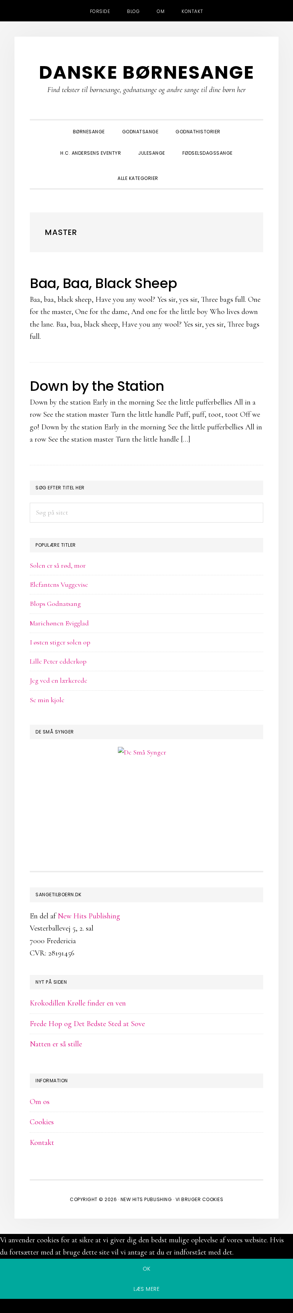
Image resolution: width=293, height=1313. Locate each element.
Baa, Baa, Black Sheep (103, 283)
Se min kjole (47, 700)
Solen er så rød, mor (58, 565)
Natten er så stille (56, 1044)
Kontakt (42, 1142)
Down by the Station (97, 386)
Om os (40, 1101)
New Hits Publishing (89, 916)
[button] (175, 171)
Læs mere (146, 1289)
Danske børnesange (146, 72)
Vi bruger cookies (199, 1199)
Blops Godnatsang (55, 603)
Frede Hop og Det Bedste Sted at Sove (87, 1023)
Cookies (42, 1122)
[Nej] (146, 1307)
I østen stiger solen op (60, 642)
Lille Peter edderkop (58, 661)
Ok (147, 1269)
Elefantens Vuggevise (59, 584)
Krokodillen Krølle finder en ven (78, 1003)
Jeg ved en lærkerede (58, 680)
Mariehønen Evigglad (59, 623)
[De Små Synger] (146, 789)
